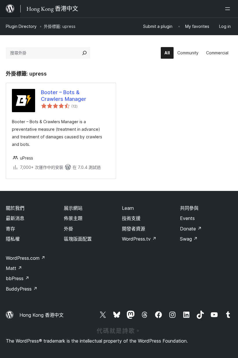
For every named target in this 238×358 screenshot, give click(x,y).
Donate (191, 229)
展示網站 (73, 208)
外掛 (68, 229)
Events (187, 218)
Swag (189, 239)
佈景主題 (73, 218)
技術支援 (131, 218)
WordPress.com (25, 258)
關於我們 (15, 208)
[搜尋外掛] (84, 53)
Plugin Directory (21, 26)
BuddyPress (21, 289)
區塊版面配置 (78, 239)
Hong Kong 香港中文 (41, 315)
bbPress (17, 278)
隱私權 (13, 239)
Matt (14, 268)
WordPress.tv (139, 239)
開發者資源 (133, 229)
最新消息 (15, 218)
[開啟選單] (228, 8)
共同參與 (189, 208)
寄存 (10, 229)
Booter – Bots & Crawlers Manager (63, 95)
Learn (128, 208)
